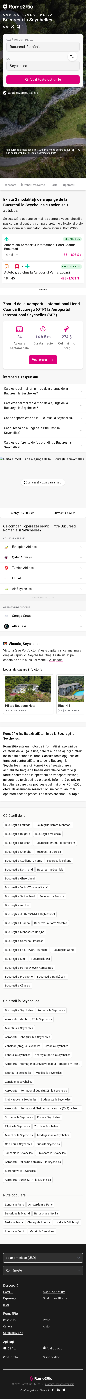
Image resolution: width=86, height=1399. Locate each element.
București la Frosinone (19, 976)
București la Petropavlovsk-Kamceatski (29, 967)
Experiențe (9, 1298)
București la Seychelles (19, 1010)
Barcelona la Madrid (17, 1213)
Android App (54, 1348)
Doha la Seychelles (48, 1117)
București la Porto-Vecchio (50, 923)
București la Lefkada (17, 825)
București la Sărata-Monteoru (53, 825)
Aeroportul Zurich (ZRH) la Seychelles (28, 1179)
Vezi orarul (40, 360)
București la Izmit (15, 958)
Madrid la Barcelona (42, 1231)
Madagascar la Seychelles (53, 1135)
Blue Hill (64, 706)
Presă (46, 1320)
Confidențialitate (29, 1390)
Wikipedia (56, 660)
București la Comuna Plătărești (24, 941)
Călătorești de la (19, 39)
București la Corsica (48, 851)
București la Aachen (17, 905)
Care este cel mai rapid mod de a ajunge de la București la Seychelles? (36, 405)
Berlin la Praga (14, 1222)
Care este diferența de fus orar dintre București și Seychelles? (38, 445)
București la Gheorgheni (20, 878)
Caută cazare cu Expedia (23, 92)
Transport (9, 185)
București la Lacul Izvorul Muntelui (26, 949)
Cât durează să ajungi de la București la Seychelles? (32, 430)
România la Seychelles (51, 1010)
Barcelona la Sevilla (46, 1213)
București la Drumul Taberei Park (55, 842)
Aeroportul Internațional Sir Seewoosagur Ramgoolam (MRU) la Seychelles (43, 1063)
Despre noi (9, 1320)
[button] (43, 79)
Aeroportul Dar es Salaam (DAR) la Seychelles (33, 1162)
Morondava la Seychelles (20, 1170)
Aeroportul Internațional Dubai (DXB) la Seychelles (36, 1090)
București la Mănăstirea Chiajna (24, 932)
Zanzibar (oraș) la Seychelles (22, 1046)
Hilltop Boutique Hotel (20, 706)
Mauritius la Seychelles (19, 1028)
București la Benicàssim (51, 976)
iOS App (11, 1348)
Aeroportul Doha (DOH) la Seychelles (27, 1037)
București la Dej (40, 958)
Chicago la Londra (38, 1222)
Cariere (7, 1326)
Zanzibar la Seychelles (18, 1081)
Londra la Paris (14, 1204)
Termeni (44, 1390)
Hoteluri (8, 1292)
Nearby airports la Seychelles (52, 1054)
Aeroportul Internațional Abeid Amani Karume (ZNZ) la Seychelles (43, 1108)
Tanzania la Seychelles (19, 1153)
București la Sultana (59, 860)
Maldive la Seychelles (49, 1072)
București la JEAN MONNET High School (30, 914)
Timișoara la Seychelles (51, 1153)
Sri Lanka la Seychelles (19, 1117)
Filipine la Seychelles (17, 1126)
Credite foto (10, 1357)
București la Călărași (17, 985)
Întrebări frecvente (33, 185)
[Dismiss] (78, 149)
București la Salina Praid (20, 896)
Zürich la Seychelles (46, 1126)
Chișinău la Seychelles (18, 1144)
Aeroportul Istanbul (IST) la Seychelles (28, 1019)
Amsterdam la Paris (40, 1204)
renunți (18, 153)
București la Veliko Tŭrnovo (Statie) (26, 887)
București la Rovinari (17, 842)
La (8, 58)
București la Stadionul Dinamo (23, 860)
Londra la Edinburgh (67, 1222)
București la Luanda (17, 923)
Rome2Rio (11, 746)
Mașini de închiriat (54, 1292)
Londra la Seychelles (17, 1054)
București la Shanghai (18, 851)
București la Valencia (48, 833)
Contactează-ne (13, 1332)
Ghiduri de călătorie (55, 1298)
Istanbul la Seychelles (18, 1072)
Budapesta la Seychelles (56, 1099)
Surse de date (51, 1357)
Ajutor (47, 1326)
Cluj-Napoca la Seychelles (20, 1099)
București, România (25, 47)
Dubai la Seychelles (48, 1144)
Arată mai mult (44, 598)
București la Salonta (51, 896)
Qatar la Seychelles (56, 1046)
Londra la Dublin (15, 1231)
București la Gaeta (63, 949)
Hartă (54, 185)
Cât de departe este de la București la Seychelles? (38, 418)
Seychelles (18, 66)
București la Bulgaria (18, 833)
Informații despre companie (59, 1384)
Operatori (69, 185)
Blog (6, 1304)
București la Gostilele (50, 869)
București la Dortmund (19, 869)
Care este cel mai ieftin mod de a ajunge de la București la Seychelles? (36, 391)
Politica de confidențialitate (41, 153)
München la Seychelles (19, 1135)
